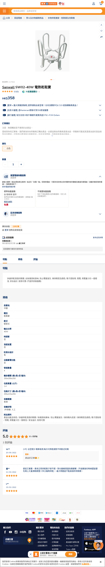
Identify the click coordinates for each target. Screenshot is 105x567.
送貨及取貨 (70, 531)
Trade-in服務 (70, 549)
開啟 (70, 554)
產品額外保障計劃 (72, 542)
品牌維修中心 (57, 546)
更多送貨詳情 (98, 238)
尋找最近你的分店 (11, 542)
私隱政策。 (86, 564)
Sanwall (8, 87)
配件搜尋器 (56, 539)
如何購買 (55, 531)
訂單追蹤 (55, 542)
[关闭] (101, 562)
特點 (5, 259)
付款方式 (55, 535)
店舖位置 (9, 539)
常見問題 (55, 549)
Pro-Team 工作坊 (72, 546)
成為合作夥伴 (42, 542)
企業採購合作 (42, 546)
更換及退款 (70, 539)
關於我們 (41, 531)
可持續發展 (42, 539)
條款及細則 (8, 202)
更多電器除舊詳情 (8, 187)
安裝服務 (69, 535)
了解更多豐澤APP (91, 538)
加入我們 (41, 535)
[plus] (21, 164)
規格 (20, 259)
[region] (52, 562)
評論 (35, 259)
